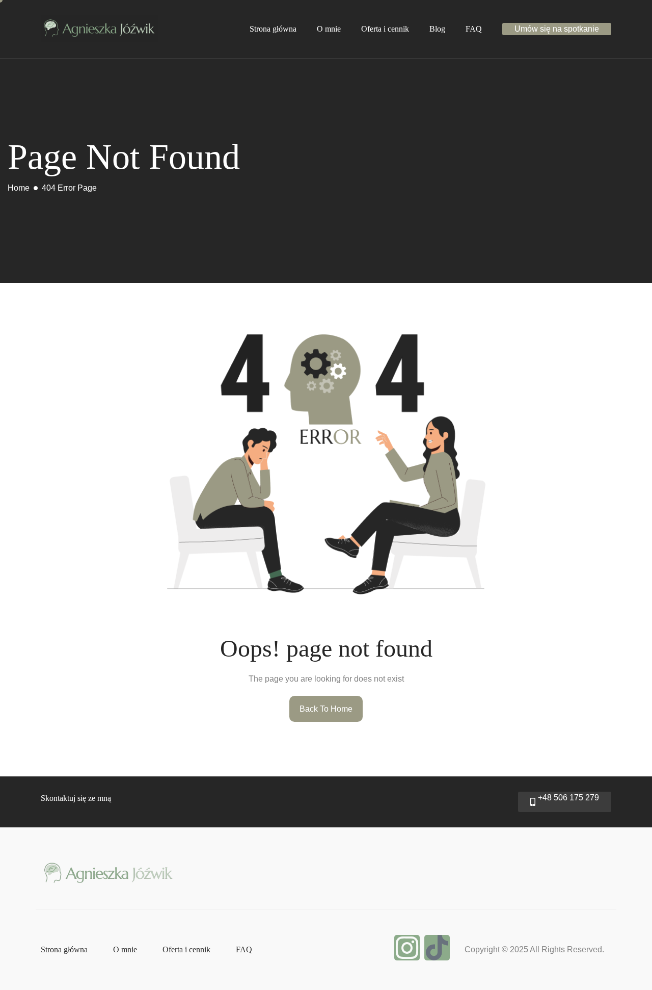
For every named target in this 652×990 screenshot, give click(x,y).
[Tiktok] (437, 947)
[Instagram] (407, 947)
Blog (437, 28)
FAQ (474, 28)
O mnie (329, 28)
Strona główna (273, 28)
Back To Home (326, 709)
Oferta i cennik (385, 28)
